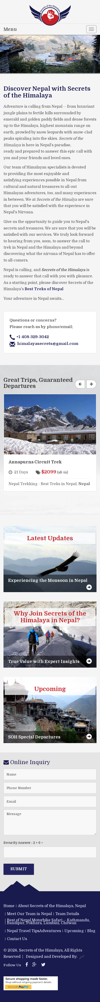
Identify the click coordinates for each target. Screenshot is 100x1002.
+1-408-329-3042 (32, 337)
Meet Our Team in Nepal (29, 914)
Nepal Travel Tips (23, 931)
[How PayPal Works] (30, 983)
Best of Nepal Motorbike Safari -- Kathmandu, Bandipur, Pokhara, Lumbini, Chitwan (48, 921)
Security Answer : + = (23, 843)
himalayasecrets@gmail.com (47, 343)
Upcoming (74, 931)
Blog (91, 931)
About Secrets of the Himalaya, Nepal (52, 906)
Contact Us (17, 939)
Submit (18, 869)
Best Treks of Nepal (44, 289)
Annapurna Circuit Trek (35, 462)
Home (8, 906)
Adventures (50, 931)
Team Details (67, 914)
